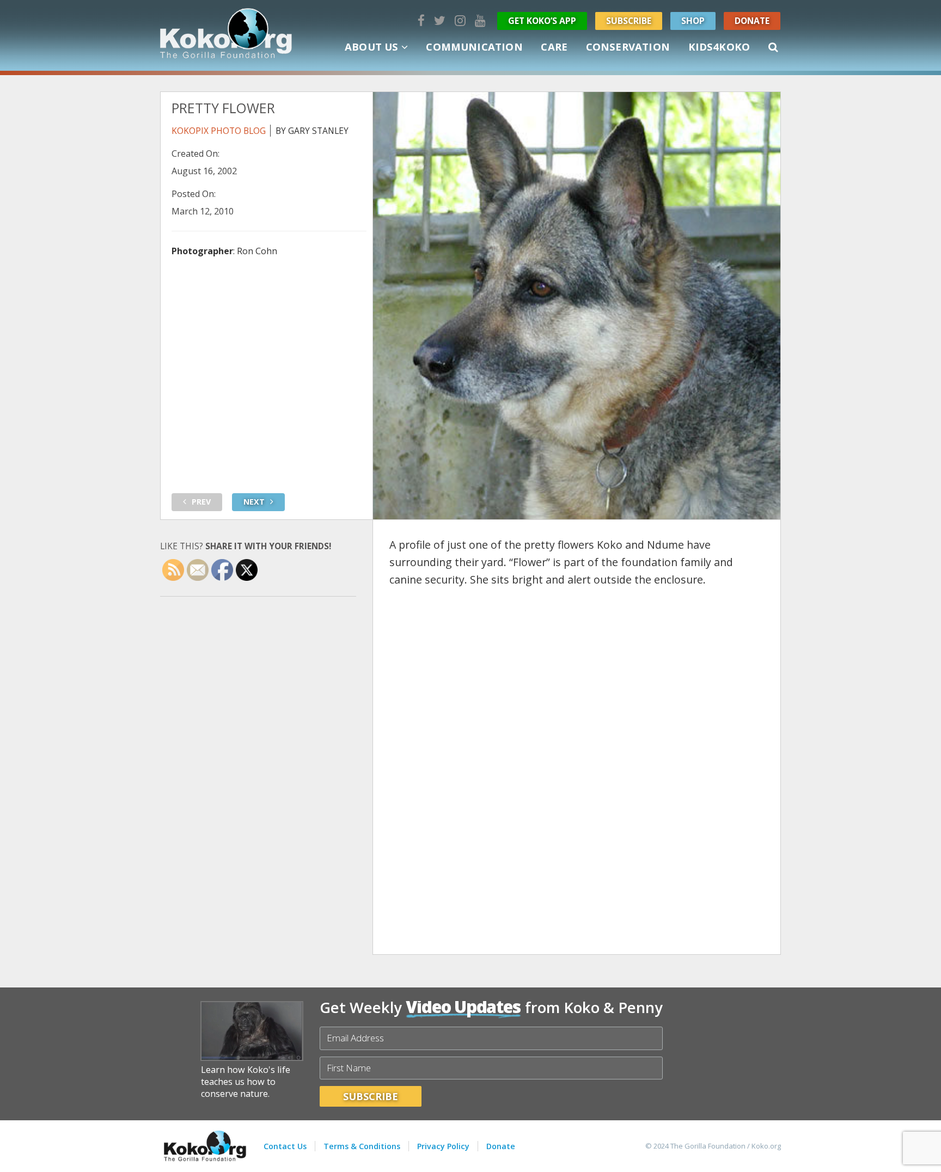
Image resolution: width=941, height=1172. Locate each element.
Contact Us (285, 1146)
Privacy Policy (443, 1146)
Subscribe (628, 21)
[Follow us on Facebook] (421, 20)
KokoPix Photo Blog (219, 131)
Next (254, 501)
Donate (752, 21)
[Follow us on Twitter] (439, 20)
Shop (693, 21)
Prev (201, 501)
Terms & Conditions (361, 1146)
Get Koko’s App (542, 21)
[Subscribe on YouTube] (480, 20)
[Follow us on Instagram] (460, 20)
